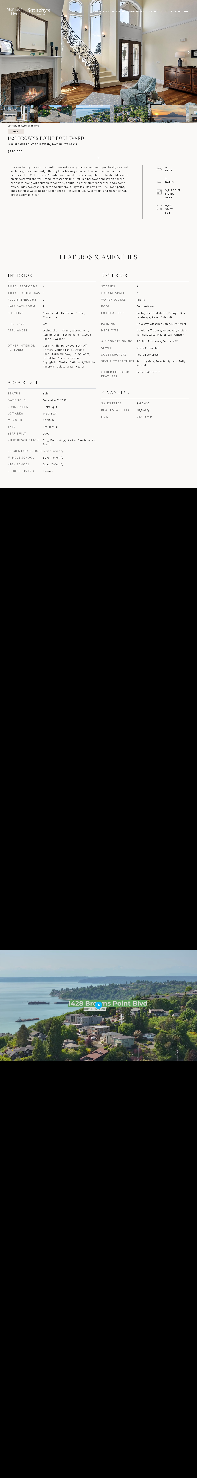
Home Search (137, 11)
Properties (119, 11)
